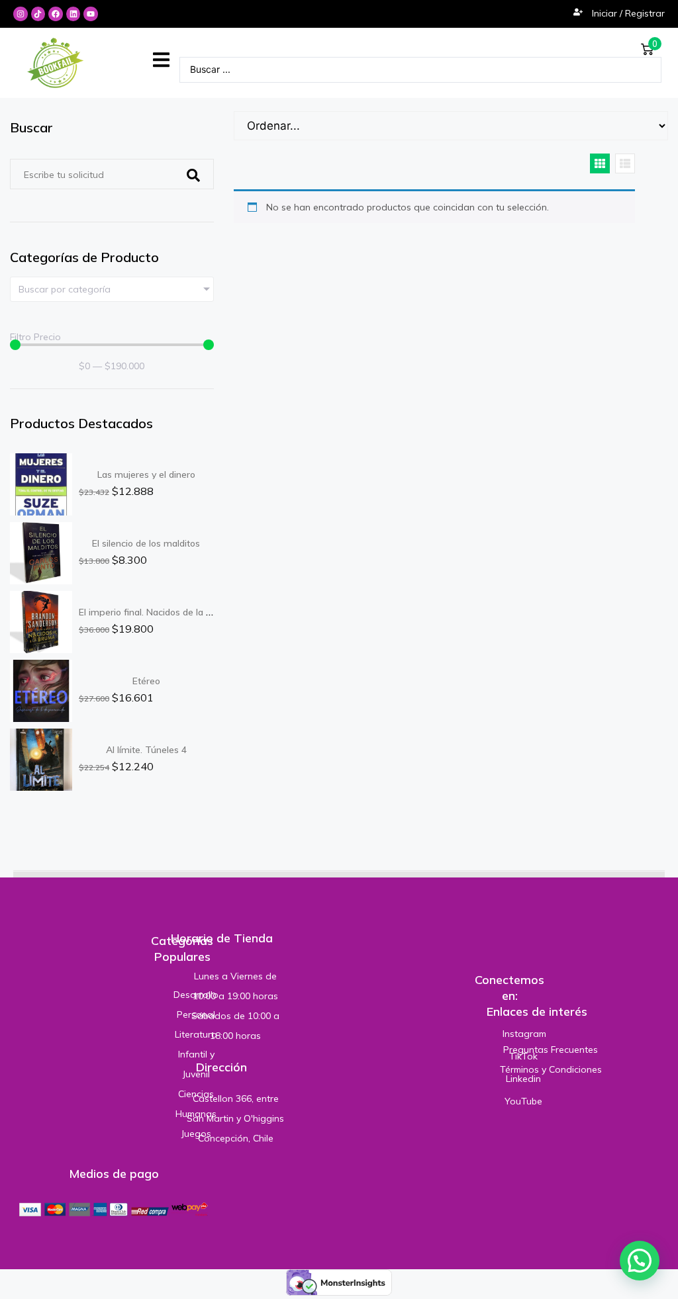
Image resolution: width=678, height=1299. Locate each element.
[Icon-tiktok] (38, 14)
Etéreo (146, 681)
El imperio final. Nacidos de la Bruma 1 (160, 612)
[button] (161, 60)
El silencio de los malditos (146, 543)
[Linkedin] (73, 14)
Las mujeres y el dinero (146, 474)
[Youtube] (90, 14)
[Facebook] (55, 14)
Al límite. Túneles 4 (146, 750)
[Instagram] (20, 14)
